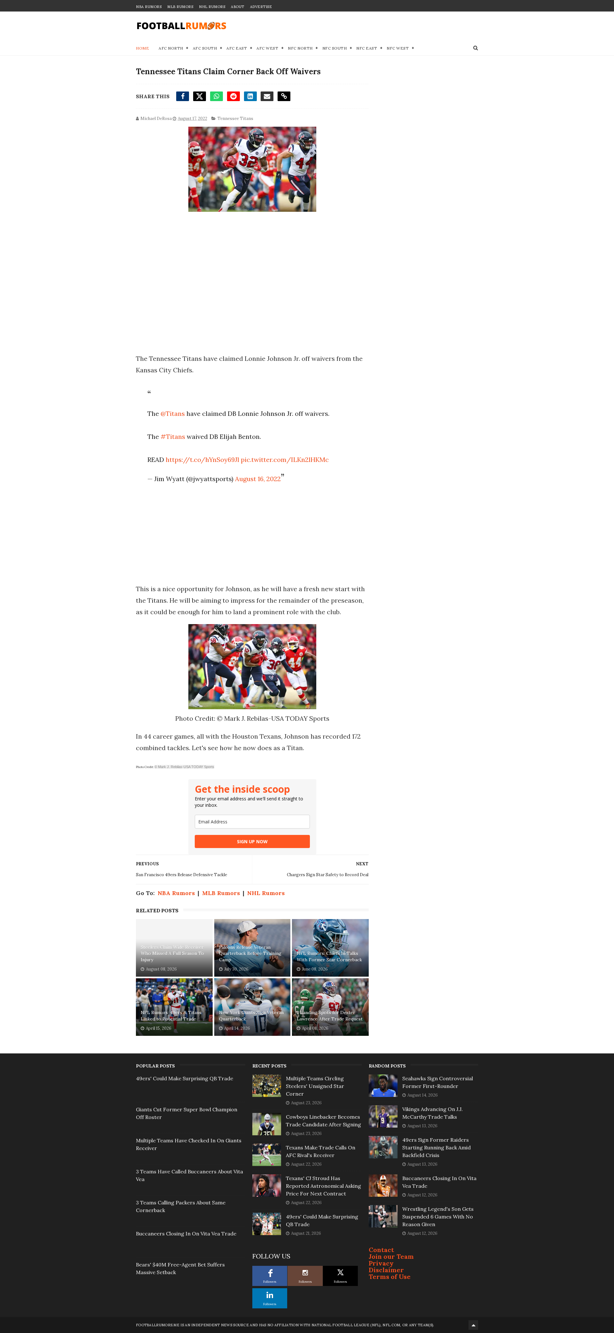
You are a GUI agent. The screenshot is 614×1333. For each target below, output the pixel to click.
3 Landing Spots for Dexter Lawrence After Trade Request (330, 1016)
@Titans (173, 413)
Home (142, 48)
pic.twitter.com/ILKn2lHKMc (285, 460)
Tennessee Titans (235, 118)
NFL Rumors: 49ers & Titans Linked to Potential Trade (171, 1016)
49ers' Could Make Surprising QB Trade (184, 1078)
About (237, 6)
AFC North (171, 48)
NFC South (334, 48)
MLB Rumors (180, 6)
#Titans (173, 436)
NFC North (300, 48)
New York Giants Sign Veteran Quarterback (251, 1016)
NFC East (366, 48)
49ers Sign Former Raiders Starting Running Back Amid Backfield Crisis (436, 1147)
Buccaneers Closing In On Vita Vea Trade (186, 1233)
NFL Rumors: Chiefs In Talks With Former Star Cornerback (329, 956)
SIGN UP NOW (252, 841)
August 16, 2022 (258, 479)
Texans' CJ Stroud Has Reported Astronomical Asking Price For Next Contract (323, 1186)
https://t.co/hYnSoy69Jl (202, 460)
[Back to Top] (473, 1325)
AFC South (205, 48)
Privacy (381, 1263)
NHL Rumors (212, 6)
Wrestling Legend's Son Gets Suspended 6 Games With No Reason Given (438, 1216)
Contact (381, 1250)
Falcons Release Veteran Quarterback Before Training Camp (250, 953)
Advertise (261, 6)
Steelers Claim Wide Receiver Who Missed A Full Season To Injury (172, 953)
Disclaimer (386, 1270)
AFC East (236, 48)
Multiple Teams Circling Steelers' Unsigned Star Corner (315, 1086)
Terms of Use (390, 1277)
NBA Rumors (148, 6)
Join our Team (391, 1256)
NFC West (398, 48)
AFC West (267, 48)
